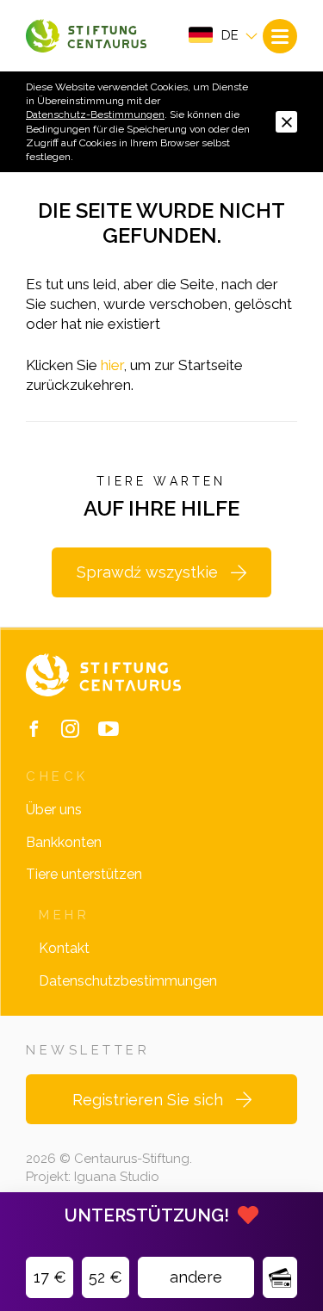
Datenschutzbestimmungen (128, 981)
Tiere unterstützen (84, 874)
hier (112, 365)
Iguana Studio (116, 1176)
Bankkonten (64, 842)
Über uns (54, 809)
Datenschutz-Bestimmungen (95, 114)
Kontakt (64, 948)
